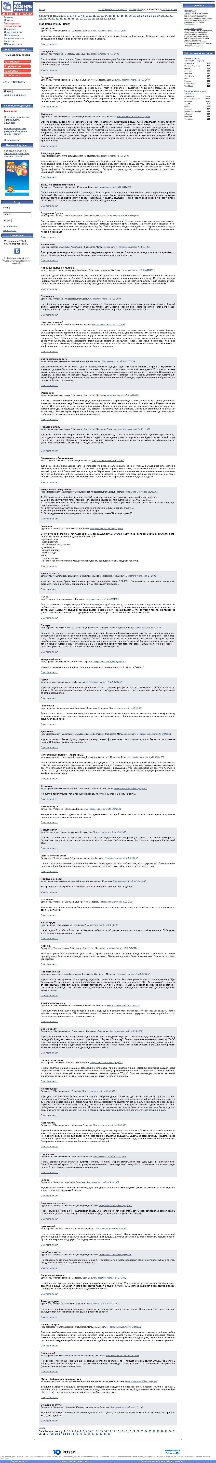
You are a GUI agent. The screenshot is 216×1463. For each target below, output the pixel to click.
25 (150, 15)
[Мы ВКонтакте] (17, 253)
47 (105, 18)
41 (81, 18)
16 (114, 15)
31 (40, 18)
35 (57, 18)
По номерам (11, 61)
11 (94, 15)
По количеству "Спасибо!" (112, 9)
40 (77, 18)
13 (102, 15)
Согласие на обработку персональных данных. (163, 1461)
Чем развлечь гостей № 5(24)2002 (141, 492)
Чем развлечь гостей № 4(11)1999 (109, 31)
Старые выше (169, 9)
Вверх (42, 1428)
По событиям (12, 75)
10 (90, 15)
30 (170, 15)
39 (73, 18)
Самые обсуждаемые (15, 81)
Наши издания (12, 35)
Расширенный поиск (14, 94)
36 (61, 18)
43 (89, 18)
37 (65, 18)
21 (134, 15)
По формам (11, 70)
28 (162, 15)
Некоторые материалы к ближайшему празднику (16, 120)
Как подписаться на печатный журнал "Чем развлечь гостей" (17, 153)
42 (85, 18)
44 (93, 18)
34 (52, 18)
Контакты (9, 41)
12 (98, 15)
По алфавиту (136, 9)
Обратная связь (13, 44)
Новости (8, 20)
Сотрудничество (13, 32)
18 (122, 15)
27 (158, 15)
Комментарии (190, 11)
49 (113, 18)
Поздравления (12, 140)
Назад (42, 9)
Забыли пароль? (9, 231)
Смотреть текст (49, 44)
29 (166, 15)
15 (110, 15)
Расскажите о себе (193, 28)
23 (142, 15)
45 (97, 18)
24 (146, 15)
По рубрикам (12, 66)
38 (69, 18)
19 (126, 15)
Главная (8, 17)
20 (130, 15)
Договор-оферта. (19, 1461)
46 (101, 18)
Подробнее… (189, 24)
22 (138, 15)
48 (109, 18)
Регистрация (10, 226)
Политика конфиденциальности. (74, 1461)
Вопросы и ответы (14, 38)
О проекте (9, 29)
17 (118, 15)
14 (106, 15)
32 (44, 18)
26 (154, 15)
